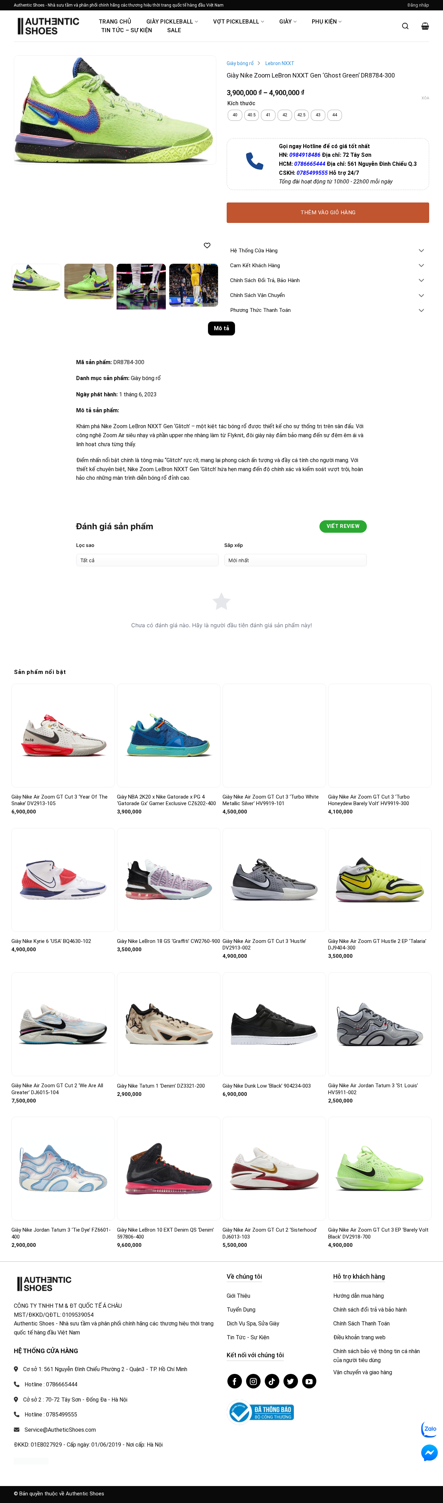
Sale (174, 30)
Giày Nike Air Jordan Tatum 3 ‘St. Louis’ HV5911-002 (373, 1089)
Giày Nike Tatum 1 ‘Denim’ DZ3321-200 (161, 1086)
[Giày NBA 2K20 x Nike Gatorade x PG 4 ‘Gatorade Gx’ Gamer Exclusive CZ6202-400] (168, 735)
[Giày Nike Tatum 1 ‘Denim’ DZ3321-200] (168, 1024)
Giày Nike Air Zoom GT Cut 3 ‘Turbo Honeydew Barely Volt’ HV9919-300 (369, 800)
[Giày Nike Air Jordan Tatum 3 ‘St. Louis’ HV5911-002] (379, 1024)
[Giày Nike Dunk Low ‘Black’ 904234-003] (274, 1024)
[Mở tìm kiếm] (405, 26)
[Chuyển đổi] (421, 251)
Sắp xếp (233, 545)
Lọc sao (85, 545)
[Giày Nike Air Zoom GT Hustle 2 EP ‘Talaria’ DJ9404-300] (379, 879)
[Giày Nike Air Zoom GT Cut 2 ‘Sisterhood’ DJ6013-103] (274, 1168)
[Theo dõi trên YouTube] (309, 1381)
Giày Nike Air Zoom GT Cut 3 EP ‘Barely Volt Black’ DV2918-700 (378, 1233)
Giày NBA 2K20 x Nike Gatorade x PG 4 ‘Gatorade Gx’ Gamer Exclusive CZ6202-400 (166, 800)
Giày (285, 21)
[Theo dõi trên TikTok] (272, 1381)
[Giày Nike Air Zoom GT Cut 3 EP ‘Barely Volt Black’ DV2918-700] (379, 1168)
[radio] (235, 115)
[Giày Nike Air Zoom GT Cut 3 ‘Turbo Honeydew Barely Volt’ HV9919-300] (379, 735)
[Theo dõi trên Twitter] (290, 1381)
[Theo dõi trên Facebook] (234, 1381)
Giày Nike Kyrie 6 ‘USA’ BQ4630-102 (51, 941)
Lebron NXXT (280, 63)
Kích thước (241, 104)
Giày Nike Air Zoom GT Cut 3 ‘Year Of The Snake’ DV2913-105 (59, 800)
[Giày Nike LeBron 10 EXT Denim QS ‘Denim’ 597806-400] (168, 1169)
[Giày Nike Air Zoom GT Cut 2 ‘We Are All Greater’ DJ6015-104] (63, 1024)
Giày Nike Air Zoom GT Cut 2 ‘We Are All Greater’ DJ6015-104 (57, 1089)
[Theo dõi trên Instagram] (253, 1381)
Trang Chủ (115, 21)
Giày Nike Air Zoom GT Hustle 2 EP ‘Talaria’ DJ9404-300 (377, 944)
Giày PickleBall (169, 21)
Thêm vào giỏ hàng (328, 212)
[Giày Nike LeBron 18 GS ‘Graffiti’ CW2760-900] (168, 879)
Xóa (425, 98)
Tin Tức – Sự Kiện (126, 30)
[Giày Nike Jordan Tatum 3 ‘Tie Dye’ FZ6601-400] (63, 1168)
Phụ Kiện (324, 21)
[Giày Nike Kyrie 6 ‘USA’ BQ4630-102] (63, 880)
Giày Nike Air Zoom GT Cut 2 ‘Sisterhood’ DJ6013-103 (270, 1233)
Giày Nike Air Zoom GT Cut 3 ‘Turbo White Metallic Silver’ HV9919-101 (271, 800)
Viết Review (343, 526)
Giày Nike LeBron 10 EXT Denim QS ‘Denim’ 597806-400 (165, 1233)
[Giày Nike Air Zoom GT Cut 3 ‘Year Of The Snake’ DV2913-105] (63, 735)
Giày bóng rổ (240, 63)
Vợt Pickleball (236, 21)
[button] (418, 5)
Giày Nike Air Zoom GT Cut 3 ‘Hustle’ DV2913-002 (264, 944)
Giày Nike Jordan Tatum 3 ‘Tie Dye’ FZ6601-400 (61, 1233)
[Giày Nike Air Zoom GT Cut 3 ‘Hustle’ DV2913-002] (274, 879)
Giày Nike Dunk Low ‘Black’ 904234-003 (267, 1086)
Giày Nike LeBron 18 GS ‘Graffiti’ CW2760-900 (168, 941)
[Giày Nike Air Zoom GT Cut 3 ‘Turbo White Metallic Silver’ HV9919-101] (274, 735)
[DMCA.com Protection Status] (31, 1461)
